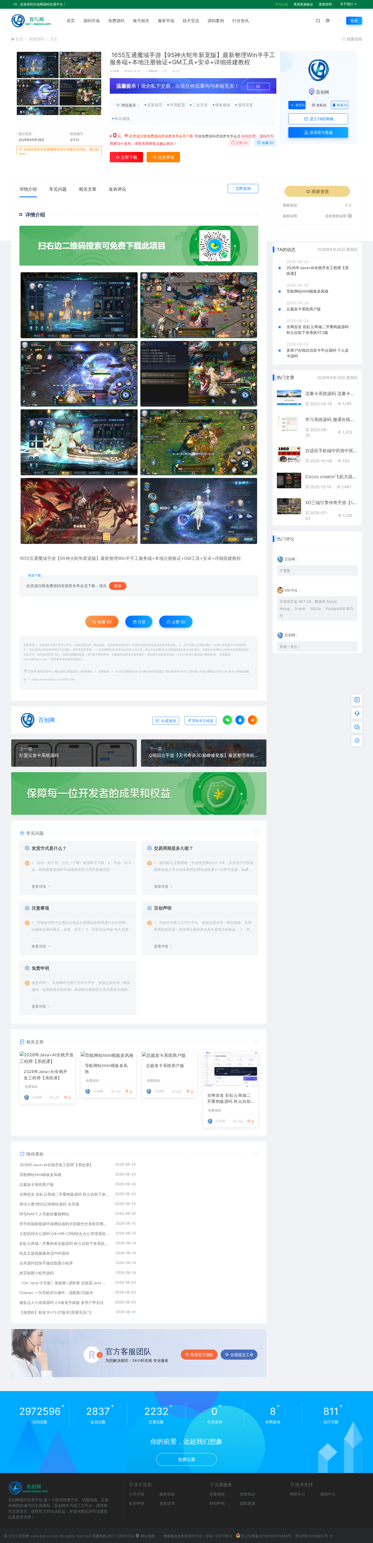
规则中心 (328, 1494)
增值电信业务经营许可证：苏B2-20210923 (197, 1536)
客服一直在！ (290, 646)
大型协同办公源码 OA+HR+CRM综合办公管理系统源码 (64, 1233)
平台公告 (281, 4)
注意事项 (165, 157)
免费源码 (116, 20)
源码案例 (216, 20)
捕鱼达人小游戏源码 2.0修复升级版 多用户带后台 (61, 1302)
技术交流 (191, 20)
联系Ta (342, 105)
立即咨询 (243, 188)
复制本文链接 (202, 721)
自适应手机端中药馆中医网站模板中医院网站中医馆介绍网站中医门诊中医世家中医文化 (331, 450)
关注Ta (300, 105)
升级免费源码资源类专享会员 (217, 136)
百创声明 (162, 908)
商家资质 (320, 191)
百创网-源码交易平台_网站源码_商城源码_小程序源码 (60, 671)
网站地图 (147, 1536)
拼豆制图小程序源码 (36, 1273)
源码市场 (91, 20)
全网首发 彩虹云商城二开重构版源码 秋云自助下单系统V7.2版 (229, 1099)
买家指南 (217, 1494)
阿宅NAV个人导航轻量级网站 (44, 1214)
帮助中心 (297, 1494)
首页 (71, 20)
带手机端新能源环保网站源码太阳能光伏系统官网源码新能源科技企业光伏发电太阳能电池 (64, 1223)
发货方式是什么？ (49, 848)
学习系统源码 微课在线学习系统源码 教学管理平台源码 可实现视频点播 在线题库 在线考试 (331, 419)
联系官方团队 (202, 1354)
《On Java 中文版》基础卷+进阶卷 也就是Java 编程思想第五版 (64, 1282)
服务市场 (166, 20)
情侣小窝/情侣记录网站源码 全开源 (49, 1204)
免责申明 (40, 968)
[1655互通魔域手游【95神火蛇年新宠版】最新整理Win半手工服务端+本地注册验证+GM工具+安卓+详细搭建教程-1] (138, 408)
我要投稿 (354, 39)
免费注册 (186, 1459)
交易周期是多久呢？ (173, 848)
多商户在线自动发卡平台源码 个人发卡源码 (317, 353)
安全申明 (136, 1503)
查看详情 (39, 886)
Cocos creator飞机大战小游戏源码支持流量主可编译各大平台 (331, 476)
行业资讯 (240, 20)
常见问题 (58, 189)
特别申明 (217, 1503)
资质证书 (167, 1503)
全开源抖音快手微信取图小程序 (46, 1263)
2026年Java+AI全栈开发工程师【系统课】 (45, 1074)
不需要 (285, 570)
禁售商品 (247, 1494)
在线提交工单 (241, 1354)
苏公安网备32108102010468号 (266, 1536)
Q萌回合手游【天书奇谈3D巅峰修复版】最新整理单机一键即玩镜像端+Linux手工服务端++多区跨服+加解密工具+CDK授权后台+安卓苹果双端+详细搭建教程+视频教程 (203, 755)
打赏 (141, 621)
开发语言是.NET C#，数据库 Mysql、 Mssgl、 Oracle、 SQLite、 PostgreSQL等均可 (316, 608)
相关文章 (87, 189)
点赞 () (241, 143)
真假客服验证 (303, 4)
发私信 (321, 105)
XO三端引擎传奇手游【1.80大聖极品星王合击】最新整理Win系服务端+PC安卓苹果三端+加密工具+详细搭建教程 (331, 502)
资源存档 (325, 4)
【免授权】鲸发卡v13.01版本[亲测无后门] (55, 1312)
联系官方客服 (321, 132)
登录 (354, 20)
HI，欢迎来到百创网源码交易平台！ (40, 4)
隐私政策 (247, 1503)
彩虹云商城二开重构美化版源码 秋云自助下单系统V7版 (64, 1243)
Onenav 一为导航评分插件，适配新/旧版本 (56, 1292)
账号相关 (141, 20)
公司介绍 (136, 1494)
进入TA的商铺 (321, 118)
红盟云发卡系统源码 (39, 755)
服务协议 (167, 1494)
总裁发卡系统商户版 (165, 1065)
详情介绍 (28, 189)
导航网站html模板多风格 (106, 1068)
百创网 (116, 71)
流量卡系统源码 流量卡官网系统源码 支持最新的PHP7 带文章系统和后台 (331, 393)
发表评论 (117, 189)
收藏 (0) (267, 143)
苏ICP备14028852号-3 (313, 1536)
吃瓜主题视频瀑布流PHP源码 (44, 1253)
